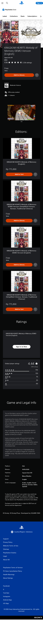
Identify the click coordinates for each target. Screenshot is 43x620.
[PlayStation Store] (10, 9)
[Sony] (38, 619)
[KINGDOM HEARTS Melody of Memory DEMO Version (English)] (21, 112)
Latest (5, 16)
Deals (23, 16)
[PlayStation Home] (21, 3)
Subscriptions (32, 16)
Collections (14, 16)
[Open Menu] (2, 3)
